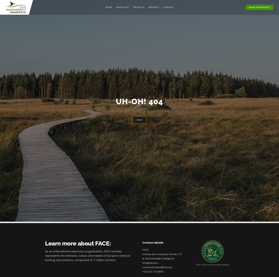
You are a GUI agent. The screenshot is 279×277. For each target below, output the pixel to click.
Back (139, 120)
